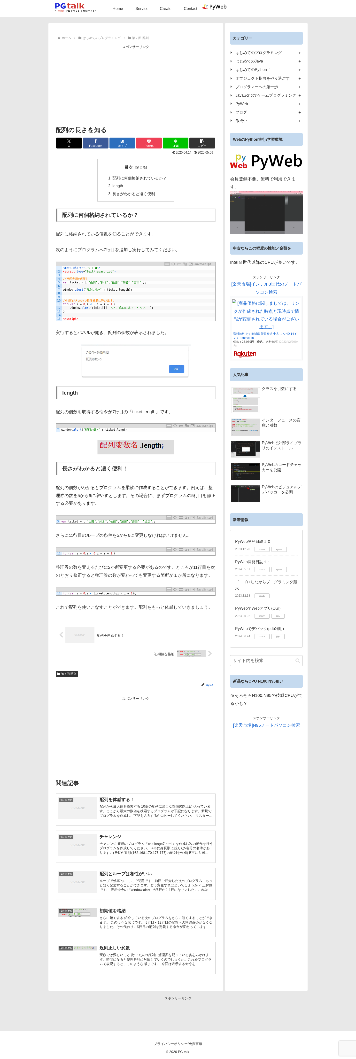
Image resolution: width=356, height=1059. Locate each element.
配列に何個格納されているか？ (139, 178)
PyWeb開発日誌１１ (253, 562)
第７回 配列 (68, 674)
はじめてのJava (249, 61)
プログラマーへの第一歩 (256, 87)
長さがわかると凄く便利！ (135, 194)
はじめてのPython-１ (253, 69)
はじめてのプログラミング (258, 52)
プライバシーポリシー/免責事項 (178, 1044)
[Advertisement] (136, 84)
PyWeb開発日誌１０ (253, 541)
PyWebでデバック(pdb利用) (259, 629)
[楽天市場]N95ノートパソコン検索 (266, 725)
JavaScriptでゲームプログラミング (265, 95)
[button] (202, 143)
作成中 (241, 120)
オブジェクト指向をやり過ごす (262, 78)
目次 (128, 167)
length (117, 186)
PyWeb (241, 103)
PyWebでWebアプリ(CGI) (257, 608)
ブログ (241, 112)
